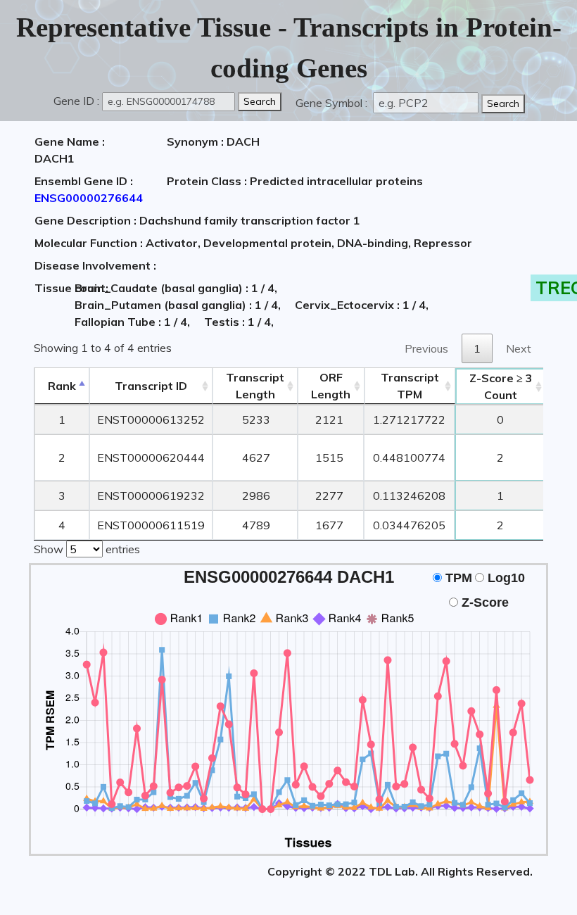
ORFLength (330, 385)
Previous (426, 348)
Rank (62, 386)
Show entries (87, 549)
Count (501, 386)
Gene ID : (76, 101)
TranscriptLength (255, 385)
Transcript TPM (410, 385)
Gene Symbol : (333, 103)
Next (518, 348)
